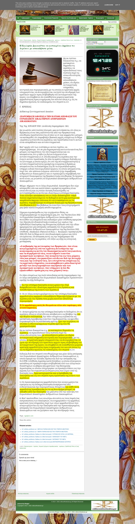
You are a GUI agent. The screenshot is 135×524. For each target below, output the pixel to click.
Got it (117, 5)
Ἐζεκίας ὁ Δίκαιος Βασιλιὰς (103, 167)
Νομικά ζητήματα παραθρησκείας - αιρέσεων (48, 40)
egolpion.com (28, 416)
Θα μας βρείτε (100, 18)
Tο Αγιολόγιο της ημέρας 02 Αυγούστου (109, 28)
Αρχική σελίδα (21, 22)
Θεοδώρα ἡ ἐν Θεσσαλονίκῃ (98, 183)
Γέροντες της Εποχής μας (68, 18)
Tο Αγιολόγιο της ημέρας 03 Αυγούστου (35, 28)
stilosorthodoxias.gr (37, 505)
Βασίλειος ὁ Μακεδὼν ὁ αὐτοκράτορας (100, 187)
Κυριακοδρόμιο (36, 18)
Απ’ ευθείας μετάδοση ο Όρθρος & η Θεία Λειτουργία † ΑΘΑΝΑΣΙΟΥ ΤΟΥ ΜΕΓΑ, (44, 436)
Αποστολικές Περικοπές (51, 18)
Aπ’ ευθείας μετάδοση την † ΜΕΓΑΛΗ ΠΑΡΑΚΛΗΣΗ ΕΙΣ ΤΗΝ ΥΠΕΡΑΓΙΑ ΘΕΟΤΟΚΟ (45, 429)
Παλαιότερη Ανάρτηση (78, 493)
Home (21, 40)
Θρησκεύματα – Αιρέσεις (30, 40)
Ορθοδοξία (76, 40)
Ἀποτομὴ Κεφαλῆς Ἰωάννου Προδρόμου (102, 182)
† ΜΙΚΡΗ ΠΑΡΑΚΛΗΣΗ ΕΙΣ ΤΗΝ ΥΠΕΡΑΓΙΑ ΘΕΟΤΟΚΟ (59, 29)
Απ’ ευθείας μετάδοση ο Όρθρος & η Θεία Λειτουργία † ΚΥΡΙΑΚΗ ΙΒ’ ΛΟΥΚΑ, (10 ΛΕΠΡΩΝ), (47, 434)
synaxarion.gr (102, 196)
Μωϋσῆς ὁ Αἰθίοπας (93, 165)
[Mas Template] (104, 510)
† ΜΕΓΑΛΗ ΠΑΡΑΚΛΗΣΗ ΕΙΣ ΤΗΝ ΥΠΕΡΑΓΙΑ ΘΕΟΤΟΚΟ (84, 29)
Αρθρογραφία (26, 18)
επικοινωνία (110, 18)
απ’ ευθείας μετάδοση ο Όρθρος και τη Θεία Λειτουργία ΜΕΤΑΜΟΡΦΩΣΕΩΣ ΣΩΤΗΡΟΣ (46, 442)
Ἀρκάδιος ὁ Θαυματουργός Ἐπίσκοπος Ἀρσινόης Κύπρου (101, 184)
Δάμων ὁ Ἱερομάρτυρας (102, 170)
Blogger (27, 503)
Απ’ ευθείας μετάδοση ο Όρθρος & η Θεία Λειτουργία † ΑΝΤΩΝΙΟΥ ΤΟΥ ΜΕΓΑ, (44, 439)
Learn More (108, 5)
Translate (100, 44)
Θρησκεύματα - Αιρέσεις (86, 18)
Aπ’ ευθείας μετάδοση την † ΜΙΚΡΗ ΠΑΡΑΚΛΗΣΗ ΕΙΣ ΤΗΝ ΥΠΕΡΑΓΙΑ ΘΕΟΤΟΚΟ (45, 431)
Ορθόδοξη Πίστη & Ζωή (67, 40)
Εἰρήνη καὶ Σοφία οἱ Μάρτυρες (107, 171)
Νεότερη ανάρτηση (23, 493)
